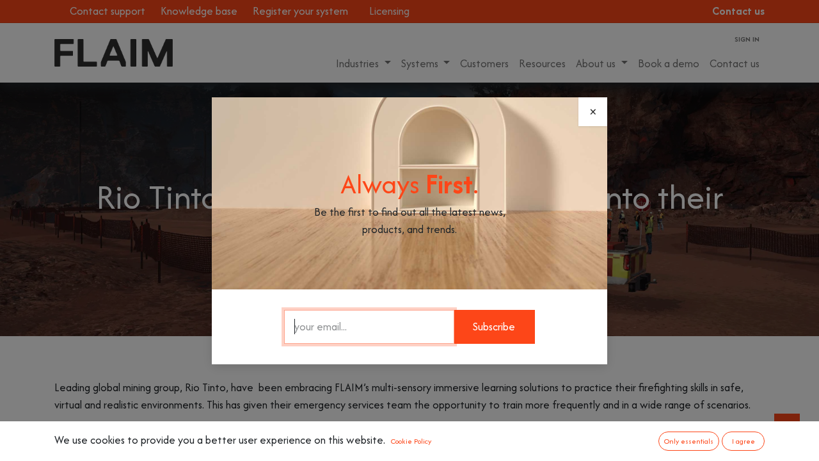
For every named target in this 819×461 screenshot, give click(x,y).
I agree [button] (743, 441)
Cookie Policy (411, 441)
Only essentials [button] (688, 441)
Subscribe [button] (494, 326)
